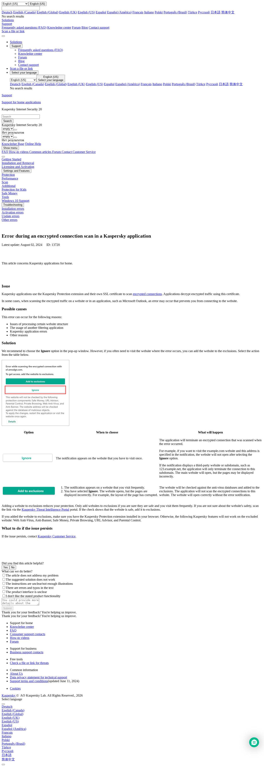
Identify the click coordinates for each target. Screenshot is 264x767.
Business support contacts (26, 652)
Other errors (9, 220)
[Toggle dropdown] (15, 129)
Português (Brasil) (175, 12)
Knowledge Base (13, 144)
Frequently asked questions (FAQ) (24, 27)
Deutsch (7, 12)
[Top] (3, 764)
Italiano (149, 12)
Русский (204, 12)
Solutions (16, 42)
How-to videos (19, 152)
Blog (84, 27)
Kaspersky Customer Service (56, 536)
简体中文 (228, 12)
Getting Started (11, 159)
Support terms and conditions (29, 681)
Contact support (99, 27)
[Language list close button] (3, 704)
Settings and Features (16, 170)
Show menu (10, 147)
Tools (5, 197)
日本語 (215, 12)
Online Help (33, 144)
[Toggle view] (3, 156)
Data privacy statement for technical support (38, 677)
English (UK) (68, 12)
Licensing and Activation (18, 166)
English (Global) (47, 12)
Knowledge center (59, 27)
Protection (8, 174)
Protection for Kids (14, 189)
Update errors (10, 216)
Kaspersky (9, 695)
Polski (159, 12)
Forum (76, 27)
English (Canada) (24, 12)
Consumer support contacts (27, 634)
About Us (16, 673)
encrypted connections (147, 294)
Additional (8, 186)
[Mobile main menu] (3, 36)
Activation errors (13, 212)
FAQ (13, 630)
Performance (10, 178)
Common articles (40, 152)
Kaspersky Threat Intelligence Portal (45, 509)
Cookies (15, 688)
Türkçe (192, 12)
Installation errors (13, 208)
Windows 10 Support (15, 200)
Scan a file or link (21, 68)
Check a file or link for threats (29, 663)
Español (101, 12)
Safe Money (10, 193)
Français (137, 12)
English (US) (86, 12)
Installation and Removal (18, 163)
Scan (5, 182)
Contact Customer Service (79, 152)
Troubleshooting (12, 204)
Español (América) (119, 12)
